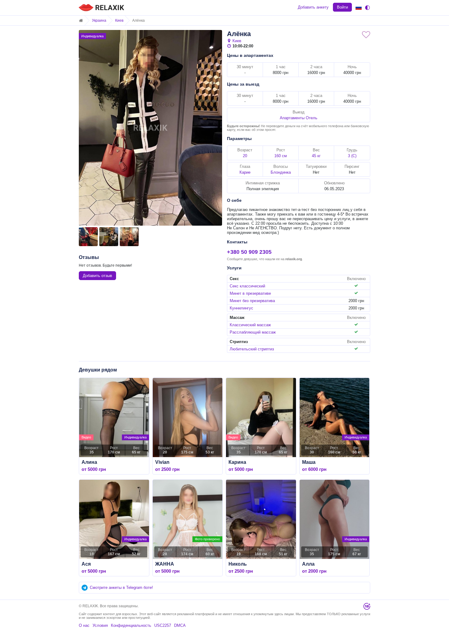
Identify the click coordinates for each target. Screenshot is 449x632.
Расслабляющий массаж (253, 332)
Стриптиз (239, 341)
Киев (119, 20)
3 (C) (352, 155)
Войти (342, 7)
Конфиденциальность (131, 625)
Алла (308, 564)
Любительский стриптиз (252, 349)
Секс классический (247, 286)
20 (245, 155)
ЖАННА (164, 564)
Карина (237, 462)
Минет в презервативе (250, 293)
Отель (311, 118)
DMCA (180, 625)
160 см (280, 155)
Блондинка (281, 172)
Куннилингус (241, 308)
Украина (99, 20)
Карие (244, 172)
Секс (234, 278)
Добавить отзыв (97, 275)
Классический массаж (250, 325)
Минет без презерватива (252, 300)
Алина (89, 462)
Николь (237, 564)
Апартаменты (292, 118)
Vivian (162, 462)
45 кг (316, 155)
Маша (309, 462)
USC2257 (162, 625)
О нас (84, 625)
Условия (100, 625)
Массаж (237, 317)
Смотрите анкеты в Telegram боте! (121, 587)
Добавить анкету (313, 7)
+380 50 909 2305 (249, 252)
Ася (86, 564)
